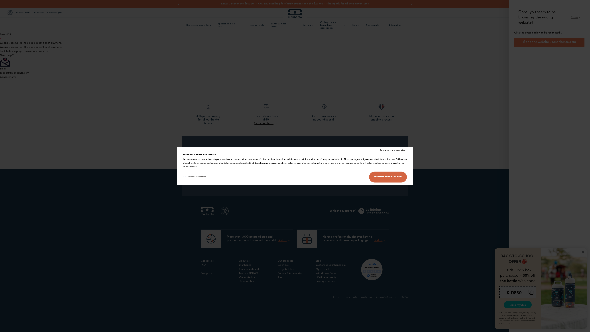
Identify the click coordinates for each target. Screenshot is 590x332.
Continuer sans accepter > (393, 150)
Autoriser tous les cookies (388, 177)
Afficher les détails (196, 177)
